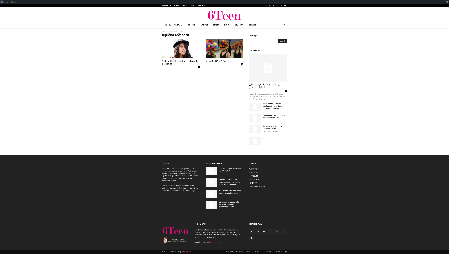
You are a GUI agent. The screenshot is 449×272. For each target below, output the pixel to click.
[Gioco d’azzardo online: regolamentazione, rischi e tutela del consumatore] (255, 107)
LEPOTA (216, 25)
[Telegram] (277, 5)
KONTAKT (253, 183)
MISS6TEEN (167, 252)
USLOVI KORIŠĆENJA (257, 186)
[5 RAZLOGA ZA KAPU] (224, 48)
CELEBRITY (239, 25)
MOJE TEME (192, 25)
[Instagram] (266, 5)
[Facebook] (262, 5)
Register (14, 2)
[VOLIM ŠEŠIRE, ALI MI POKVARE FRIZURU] (181, 48)
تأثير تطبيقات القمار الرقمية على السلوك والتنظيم (265, 86)
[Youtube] (285, 5)
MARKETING (254, 179)
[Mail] (270, 5)
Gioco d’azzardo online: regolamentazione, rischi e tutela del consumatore (273, 106)
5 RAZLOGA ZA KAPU (217, 61)
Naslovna (165, 31)
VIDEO (184, 5)
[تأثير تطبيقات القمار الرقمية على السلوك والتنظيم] (268, 68)
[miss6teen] (224, 14)
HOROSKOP (252, 25)
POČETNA (167, 25)
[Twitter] (281, 5)
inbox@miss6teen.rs (214, 242)
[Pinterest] (273, 5)
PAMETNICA (178, 25)
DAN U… (227, 25)
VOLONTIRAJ (201, 5)
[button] (284, 25)
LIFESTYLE (204, 25)
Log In (7, 2)
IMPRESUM (253, 176)
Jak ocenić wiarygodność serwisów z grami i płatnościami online (272, 128)
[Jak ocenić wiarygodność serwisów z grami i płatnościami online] (255, 129)
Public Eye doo (186, 252)
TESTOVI (191, 5)
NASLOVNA (253, 169)
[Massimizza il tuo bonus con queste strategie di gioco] (255, 118)
